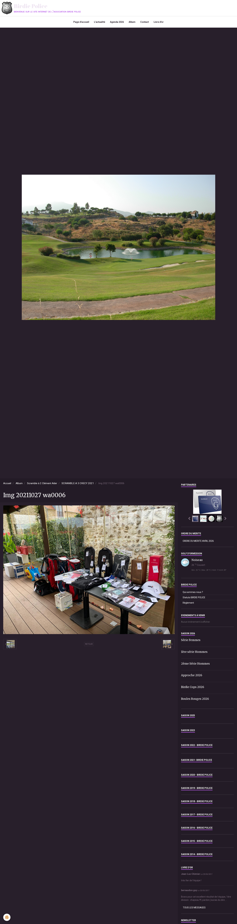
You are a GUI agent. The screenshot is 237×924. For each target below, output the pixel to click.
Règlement (188, 602)
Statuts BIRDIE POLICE (194, 597)
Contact (144, 22)
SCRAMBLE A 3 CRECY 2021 (78, 483)
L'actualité (99, 22)
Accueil (7, 483)
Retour (89, 644)
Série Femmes (190, 640)
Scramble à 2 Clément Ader (42, 483)
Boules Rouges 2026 (195, 699)
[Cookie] (6, 917)
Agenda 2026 (117, 22)
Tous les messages (194, 907)
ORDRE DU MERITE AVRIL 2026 (198, 541)
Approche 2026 (191, 675)
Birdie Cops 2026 (192, 687)
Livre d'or (159, 22)
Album (132, 22)
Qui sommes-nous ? (193, 592)
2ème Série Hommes (195, 663)
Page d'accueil (81, 22)
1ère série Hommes (194, 652)
